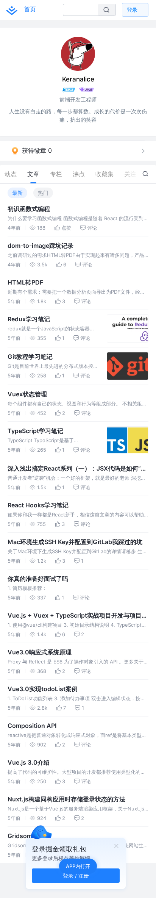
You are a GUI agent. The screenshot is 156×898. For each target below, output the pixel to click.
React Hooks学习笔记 (38, 505)
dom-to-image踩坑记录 (40, 245)
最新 (17, 192)
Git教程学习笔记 (30, 356)
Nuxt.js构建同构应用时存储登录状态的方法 (66, 799)
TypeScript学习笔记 (35, 431)
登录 (132, 9)
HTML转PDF (25, 282)
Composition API (32, 725)
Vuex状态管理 (27, 394)
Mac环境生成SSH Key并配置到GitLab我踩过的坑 (75, 542)
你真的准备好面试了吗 (38, 578)
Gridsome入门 (28, 836)
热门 (43, 192)
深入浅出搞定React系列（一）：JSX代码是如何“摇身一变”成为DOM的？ (77, 469)
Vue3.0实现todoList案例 (43, 689)
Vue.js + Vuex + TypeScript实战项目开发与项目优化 (78, 616)
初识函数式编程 (29, 209)
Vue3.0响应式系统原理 (40, 652)
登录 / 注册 (76, 875)
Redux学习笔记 (29, 319)
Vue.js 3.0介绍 (29, 762)
